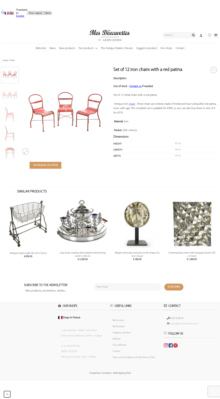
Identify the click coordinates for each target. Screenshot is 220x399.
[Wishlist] (213, 70)
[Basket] (215, 35)
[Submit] (193, 35)
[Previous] (27, 111)
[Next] (104, 111)
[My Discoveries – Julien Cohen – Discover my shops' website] (110, 35)
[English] (12, 13)
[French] (7, 13)
